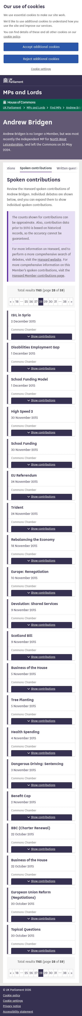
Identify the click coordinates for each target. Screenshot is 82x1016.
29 (45, 301)
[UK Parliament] (13, 80)
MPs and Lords (22, 92)
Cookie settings (41, 69)
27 (36, 301)
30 (51, 301)
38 (64, 301)
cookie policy (12, 36)
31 (55, 301)
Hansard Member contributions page (38, 276)
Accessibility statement (18, 1011)
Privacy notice (12, 1006)
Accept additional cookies (41, 47)
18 (17, 301)
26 (31, 301)
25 (26, 301)
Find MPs (55, 107)
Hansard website (49, 259)
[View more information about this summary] (41, 325)
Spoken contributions (36, 168)
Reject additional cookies (41, 59)
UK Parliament (12, 107)
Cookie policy (11, 995)
